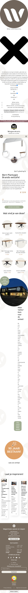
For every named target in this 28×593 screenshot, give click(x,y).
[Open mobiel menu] (26, 136)
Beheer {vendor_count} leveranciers (15, 105)
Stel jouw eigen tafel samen (18, 426)
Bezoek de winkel (14, 207)
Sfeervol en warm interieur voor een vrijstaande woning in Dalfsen (24, 491)
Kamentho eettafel (20, 233)
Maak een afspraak (14, 539)
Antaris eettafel (20, 270)
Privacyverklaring (15, 116)
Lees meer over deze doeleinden (15, 107)
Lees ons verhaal (14, 463)
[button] (14, 50)
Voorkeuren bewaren (9, 112)
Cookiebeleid (15, 114)
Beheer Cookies (14, 591)
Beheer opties (15, 102)
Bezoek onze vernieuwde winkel (4, 281)
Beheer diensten (15, 104)
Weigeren (12, 110)
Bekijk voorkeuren (19, 110)
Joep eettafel (7, 270)
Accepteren (7, 110)
